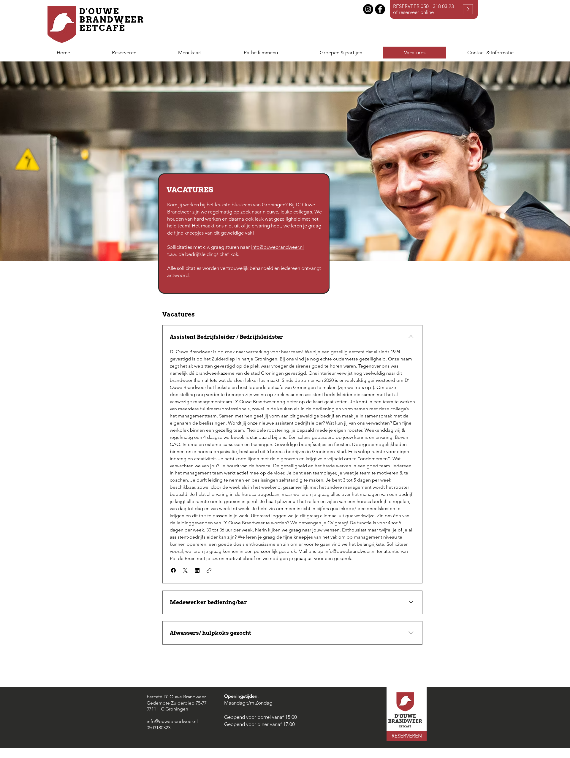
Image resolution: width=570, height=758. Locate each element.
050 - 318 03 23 (437, 6)
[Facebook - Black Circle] (380, 9)
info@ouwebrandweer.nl (277, 247)
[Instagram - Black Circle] (368, 9)
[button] (341, 52)
